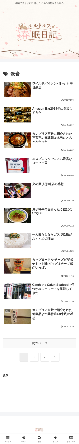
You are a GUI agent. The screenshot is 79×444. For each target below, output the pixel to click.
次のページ (39, 343)
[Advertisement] (33, 388)
